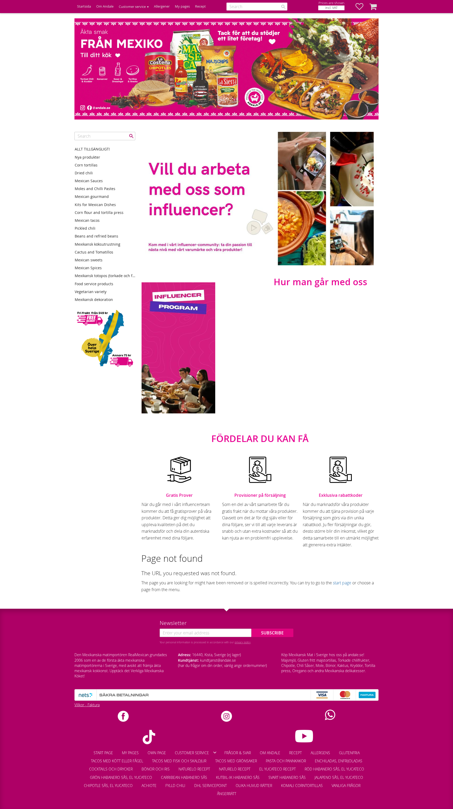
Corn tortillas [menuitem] (86, 165)
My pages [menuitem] (182, 6)
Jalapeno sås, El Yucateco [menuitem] (339, 777)
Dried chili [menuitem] (84, 172)
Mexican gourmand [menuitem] (92, 196)
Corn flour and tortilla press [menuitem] (99, 212)
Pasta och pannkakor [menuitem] (286, 760)
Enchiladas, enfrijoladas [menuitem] (338, 760)
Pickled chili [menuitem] (85, 228)
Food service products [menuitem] (94, 283)
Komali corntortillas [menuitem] (302, 785)
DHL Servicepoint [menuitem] (210, 785)
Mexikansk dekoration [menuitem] (94, 299)
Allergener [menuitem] (162, 6)
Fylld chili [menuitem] (175, 785)
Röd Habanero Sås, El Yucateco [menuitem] (334, 769)
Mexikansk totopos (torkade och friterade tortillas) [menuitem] (105, 275)
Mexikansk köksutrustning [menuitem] (97, 244)
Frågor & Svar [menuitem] (237, 752)
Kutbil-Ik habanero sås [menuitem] (238, 777)
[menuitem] (369, 783)
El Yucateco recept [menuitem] (277, 769)
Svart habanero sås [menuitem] (287, 777)
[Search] (283, 7)
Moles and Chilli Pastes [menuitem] (95, 188)
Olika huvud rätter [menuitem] (254, 785)
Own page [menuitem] (157, 752)
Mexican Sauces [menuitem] (89, 180)
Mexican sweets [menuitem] (89, 259)
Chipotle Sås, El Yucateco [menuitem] (108, 785)
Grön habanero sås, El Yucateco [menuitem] (121, 777)
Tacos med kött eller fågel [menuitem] (117, 760)
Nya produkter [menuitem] (87, 157)
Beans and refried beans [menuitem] (96, 236)
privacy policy (243, 642)
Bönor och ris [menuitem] (156, 769)
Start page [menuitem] (103, 752)
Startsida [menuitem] (84, 6)
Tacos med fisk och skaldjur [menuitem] (179, 760)
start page (342, 583)
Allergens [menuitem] (320, 752)
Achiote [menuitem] (149, 785)
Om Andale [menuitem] (105, 6)
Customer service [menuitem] (132, 6)
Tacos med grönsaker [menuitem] (236, 760)
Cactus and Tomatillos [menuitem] (94, 252)
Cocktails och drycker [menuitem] (111, 769)
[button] (362, 6)
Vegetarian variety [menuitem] (90, 291)
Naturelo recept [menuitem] (194, 769)
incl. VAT (331, 8)
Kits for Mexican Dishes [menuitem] (95, 204)
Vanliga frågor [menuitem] (346, 785)
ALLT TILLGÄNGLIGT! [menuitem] (92, 149)
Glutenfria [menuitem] (349, 752)
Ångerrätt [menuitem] (226, 793)
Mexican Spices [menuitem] (88, 267)
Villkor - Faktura (87, 704)
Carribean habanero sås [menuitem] (184, 777)
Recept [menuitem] (200, 6)
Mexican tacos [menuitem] (87, 220)
